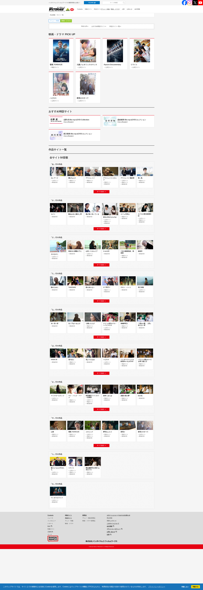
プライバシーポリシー (114, 529)
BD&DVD (55, 182)
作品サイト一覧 (114, 26)
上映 (123, 9)
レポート (50, 523)
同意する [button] (196, 587)
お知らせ (129, 9)
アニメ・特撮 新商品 (88, 518)
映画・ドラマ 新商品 (88, 521)
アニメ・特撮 (105, 9)
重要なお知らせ (111, 521)
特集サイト (88, 9)
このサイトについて (113, 523)
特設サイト (73, 180)
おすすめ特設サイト (98, 26)
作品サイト (68, 518)
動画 (49, 526)
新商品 (84, 515)
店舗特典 (50, 532)
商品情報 (109, 518)
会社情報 (137, 9)
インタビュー (52, 521)
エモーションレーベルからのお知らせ (118, 515)
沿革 (108, 534)
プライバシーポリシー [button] (156, 587)
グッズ (50, 534)
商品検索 (90, 2)
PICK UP (84, 26)
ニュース (50, 518)
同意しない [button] (185, 587)
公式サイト (55, 180)
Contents (80, 9)
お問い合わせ (111, 532)
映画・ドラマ (115, 9)
